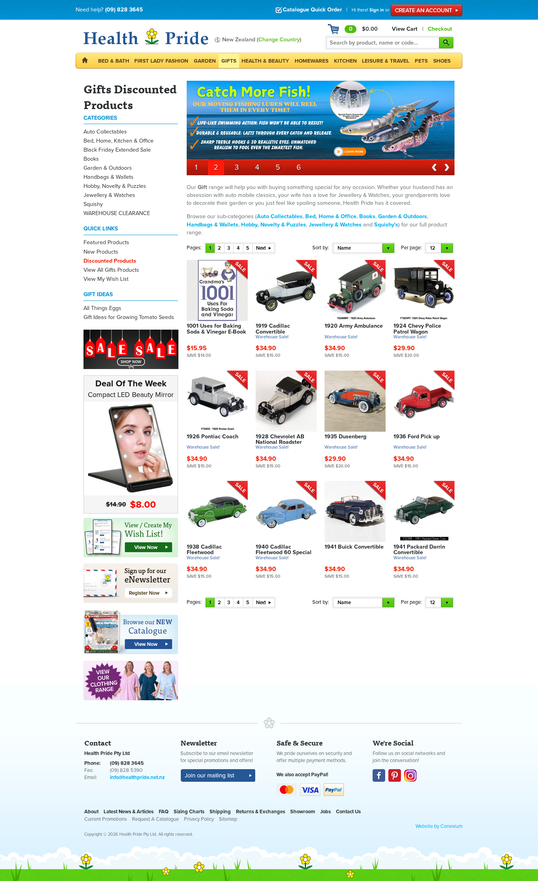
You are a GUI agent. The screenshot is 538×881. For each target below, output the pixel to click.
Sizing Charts (189, 812)
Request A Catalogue (155, 819)
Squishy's (386, 224)
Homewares (311, 60)
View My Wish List (105, 279)
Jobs (325, 812)
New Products (100, 252)
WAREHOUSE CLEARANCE (116, 213)
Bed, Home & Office (330, 216)
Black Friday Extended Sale (117, 150)
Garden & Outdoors (107, 168)
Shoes (442, 60)
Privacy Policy (199, 819)
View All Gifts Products (111, 270)
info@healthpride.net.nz (137, 777)
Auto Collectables (105, 131)
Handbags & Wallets (108, 177)
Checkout (440, 29)
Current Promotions (105, 819)
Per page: (411, 248)
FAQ (164, 812)
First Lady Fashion (161, 60)
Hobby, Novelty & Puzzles (114, 186)
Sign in (376, 10)
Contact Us (348, 812)
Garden (205, 60)
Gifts (228, 60)
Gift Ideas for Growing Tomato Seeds (128, 317)
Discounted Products (109, 261)
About (91, 812)
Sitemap (228, 819)
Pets (421, 60)
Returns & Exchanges (260, 812)
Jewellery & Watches (109, 195)
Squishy (93, 204)
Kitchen (345, 60)
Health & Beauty (265, 60)
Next (261, 248)
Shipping (220, 812)
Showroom (302, 812)
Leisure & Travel (385, 60)
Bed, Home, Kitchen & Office (118, 140)
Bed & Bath (113, 60)
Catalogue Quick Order (312, 9)
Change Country (279, 39)
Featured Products (106, 242)
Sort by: (320, 248)
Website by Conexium (439, 826)
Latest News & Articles (129, 812)
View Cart (404, 29)
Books (91, 159)
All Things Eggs (102, 308)
